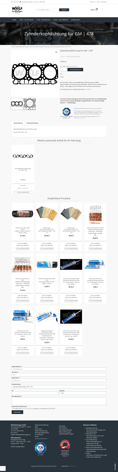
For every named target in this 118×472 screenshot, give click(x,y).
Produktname (16, 384)
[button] (56, 52)
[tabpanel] (59, 131)
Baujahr (62, 390)
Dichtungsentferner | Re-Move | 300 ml (47, 282)
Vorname (15, 372)
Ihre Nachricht (16, 396)
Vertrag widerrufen (41, 438)
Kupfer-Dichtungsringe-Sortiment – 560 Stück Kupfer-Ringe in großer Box (95, 232)
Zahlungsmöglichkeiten (42, 433)
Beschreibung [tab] (18, 123)
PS (12, 390)
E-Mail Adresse (16, 366)
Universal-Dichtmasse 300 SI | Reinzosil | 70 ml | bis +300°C (23, 334)
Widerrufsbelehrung (41, 431)
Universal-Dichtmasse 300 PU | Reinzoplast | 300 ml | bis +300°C (71, 282)
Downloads (75, 20)
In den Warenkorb (75, 69)
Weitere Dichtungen (65, 432)
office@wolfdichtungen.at (79, 118)
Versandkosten (73, 66)
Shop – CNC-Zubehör (61, 20)
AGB (36, 427)
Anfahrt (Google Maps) (17, 446)
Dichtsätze (62, 426)
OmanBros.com (72, 466)
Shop (13, 46)
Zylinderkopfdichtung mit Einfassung (40, 46)
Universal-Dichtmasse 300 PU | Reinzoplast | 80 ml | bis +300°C (95, 282)
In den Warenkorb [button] (23, 192)
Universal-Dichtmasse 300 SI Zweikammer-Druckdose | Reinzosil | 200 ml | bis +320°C (47, 336)
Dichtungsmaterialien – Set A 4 (71, 232)
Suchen (64, 10)
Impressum (38, 429)
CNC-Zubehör (63, 428)
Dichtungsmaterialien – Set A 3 (47, 232)
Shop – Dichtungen (26, 20)
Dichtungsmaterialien (65, 430)
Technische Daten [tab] (32, 123)
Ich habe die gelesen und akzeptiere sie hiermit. (34, 408)
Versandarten (39, 435)
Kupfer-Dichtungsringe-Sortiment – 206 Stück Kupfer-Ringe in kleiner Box (22, 284)
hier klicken (87, 89)
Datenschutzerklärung (19, 406)
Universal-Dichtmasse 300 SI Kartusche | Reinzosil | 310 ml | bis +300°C (71, 334)
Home (14, 20)
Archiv (37, 436)
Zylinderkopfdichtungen (22, 46)
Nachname (15, 377)
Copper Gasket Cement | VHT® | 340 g (23, 232)
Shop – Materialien (43, 20)
